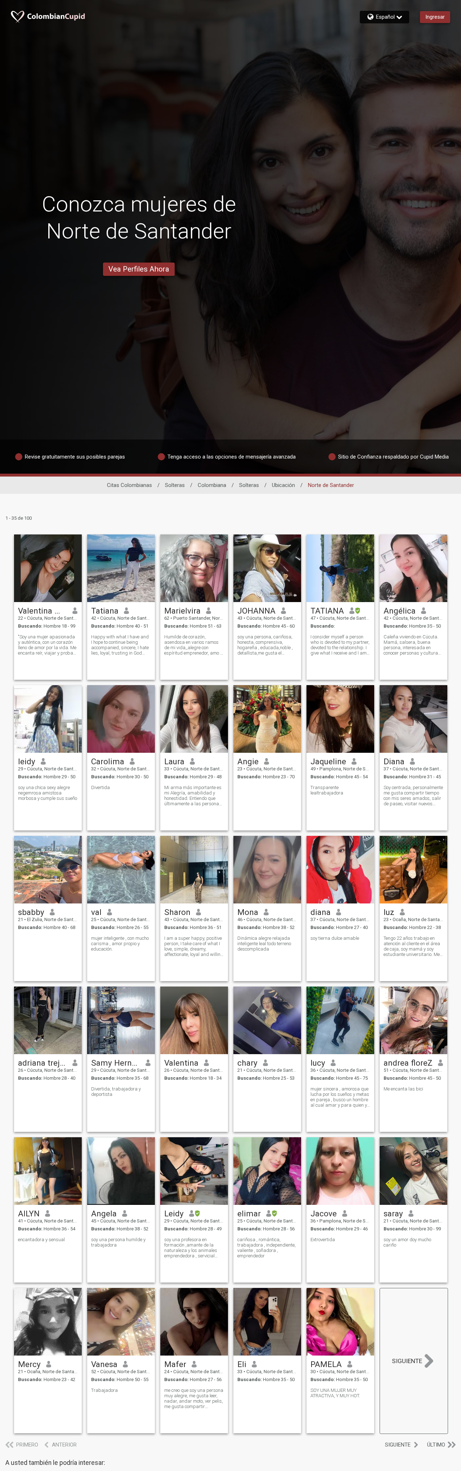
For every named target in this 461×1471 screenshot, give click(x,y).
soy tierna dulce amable (334, 938)
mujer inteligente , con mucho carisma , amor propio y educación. (120, 943)
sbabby (31, 912)
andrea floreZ (408, 1062)
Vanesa (104, 1364)
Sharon (177, 912)
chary (247, 1062)
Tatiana (104, 610)
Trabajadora (104, 1390)
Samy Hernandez (115, 1062)
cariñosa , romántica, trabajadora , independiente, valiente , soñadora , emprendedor (266, 1247)
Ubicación (283, 485)
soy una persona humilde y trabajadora (118, 1242)
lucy (317, 1062)
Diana (394, 761)
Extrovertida (322, 1239)
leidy (26, 761)
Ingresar (435, 17)
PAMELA (326, 1364)
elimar (249, 1213)
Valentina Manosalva (42, 610)
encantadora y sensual (41, 1239)
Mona (247, 912)
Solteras (175, 485)
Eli (241, 1364)
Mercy (29, 1364)
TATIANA (327, 610)
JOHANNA (256, 610)
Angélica (400, 610)
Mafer (175, 1364)
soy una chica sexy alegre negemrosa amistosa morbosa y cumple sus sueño (47, 793)
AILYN (29, 1213)
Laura (174, 761)
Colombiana (212, 485)
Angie (248, 761)
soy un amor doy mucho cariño (407, 1242)
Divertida (100, 787)
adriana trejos (42, 1062)
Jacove (323, 1213)
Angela (104, 1213)
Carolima (107, 761)
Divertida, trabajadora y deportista (116, 1091)
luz (389, 912)
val (96, 912)
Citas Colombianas (129, 485)
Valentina (181, 1062)
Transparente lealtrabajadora (326, 790)
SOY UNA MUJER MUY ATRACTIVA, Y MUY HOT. (335, 1393)
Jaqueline (328, 761)
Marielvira (182, 610)
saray (393, 1213)
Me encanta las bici (403, 1089)
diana (320, 912)
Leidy (174, 1213)
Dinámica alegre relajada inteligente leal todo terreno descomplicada (264, 943)
